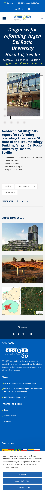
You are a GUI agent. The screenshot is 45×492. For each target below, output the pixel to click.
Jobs (6, 410)
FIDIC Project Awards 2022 (15, 397)
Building (8, 186)
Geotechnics (10, 192)
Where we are (10, 416)
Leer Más (14, 467)
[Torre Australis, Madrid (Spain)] (22, 239)
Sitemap (7, 421)
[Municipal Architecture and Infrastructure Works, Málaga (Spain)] (22, 265)
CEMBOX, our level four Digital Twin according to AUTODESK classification (23, 390)
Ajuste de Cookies (22, 481)
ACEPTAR (22, 474)
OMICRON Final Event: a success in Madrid (21, 383)
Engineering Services (26, 186)
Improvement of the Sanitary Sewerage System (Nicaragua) (22, 312)
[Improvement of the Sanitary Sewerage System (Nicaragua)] (22, 300)
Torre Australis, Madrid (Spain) (22, 246)
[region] (22, 471)
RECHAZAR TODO (22, 487)
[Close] (42, 453)
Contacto (10, 3)
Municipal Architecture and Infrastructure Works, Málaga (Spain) (22, 282)
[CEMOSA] (22, 18)
